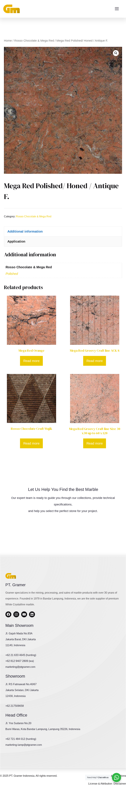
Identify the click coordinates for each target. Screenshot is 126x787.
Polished (12, 273)
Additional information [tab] (25, 231)
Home (8, 40)
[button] (116, 53)
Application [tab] (16, 241)
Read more (31, 361)
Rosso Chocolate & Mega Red (34, 40)
